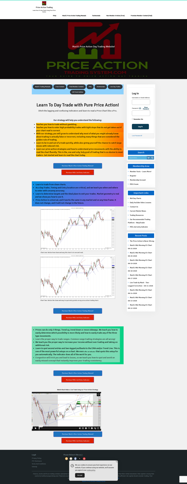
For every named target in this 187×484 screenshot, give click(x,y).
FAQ (90, 87)
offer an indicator (89, 352)
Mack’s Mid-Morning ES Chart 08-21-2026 (140, 247)
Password (135, 108)
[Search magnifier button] (152, 158)
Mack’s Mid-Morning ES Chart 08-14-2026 (140, 291)
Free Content (60, 87)
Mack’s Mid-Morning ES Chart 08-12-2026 (140, 306)
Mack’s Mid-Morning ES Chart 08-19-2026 (140, 262)
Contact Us (134, 207)
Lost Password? (137, 136)
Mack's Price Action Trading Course (93, 481)
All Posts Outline (77, 92)
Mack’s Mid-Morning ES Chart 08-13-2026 (140, 299)
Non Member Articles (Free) (115, 16)
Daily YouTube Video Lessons (140, 203)
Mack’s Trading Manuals (42, 87)
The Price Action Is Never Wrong (142, 241)
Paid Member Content (76, 87)
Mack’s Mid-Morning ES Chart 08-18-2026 (140, 269)
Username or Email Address (141, 98)
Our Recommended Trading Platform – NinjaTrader (139, 221)
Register (133, 176)
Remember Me (138, 119)
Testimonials (96, 16)
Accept (79, 475)
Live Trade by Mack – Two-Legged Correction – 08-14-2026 (140, 284)
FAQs (54, 16)
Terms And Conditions (39, 464)
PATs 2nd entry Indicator (139, 227)
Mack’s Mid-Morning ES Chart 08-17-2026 (140, 276)
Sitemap (34, 467)
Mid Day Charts (135, 198)
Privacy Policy (36, 458)
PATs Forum (134, 184)
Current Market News (138, 211)
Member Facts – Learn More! (140, 171)
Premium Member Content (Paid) (141, 16)
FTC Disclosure (37, 461)
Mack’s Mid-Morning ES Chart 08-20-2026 (140, 254)
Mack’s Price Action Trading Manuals (74, 16)
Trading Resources (137, 215)
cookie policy (91, 470)
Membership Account (138, 180)
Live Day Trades (115, 87)
